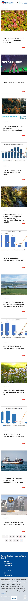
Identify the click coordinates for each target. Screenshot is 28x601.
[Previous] (3, 536)
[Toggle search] (21, 3)
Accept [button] (14, 598)
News (7, 8)
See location (8, 565)
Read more (4, 593)
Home (2, 8)
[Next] (21, 540)
